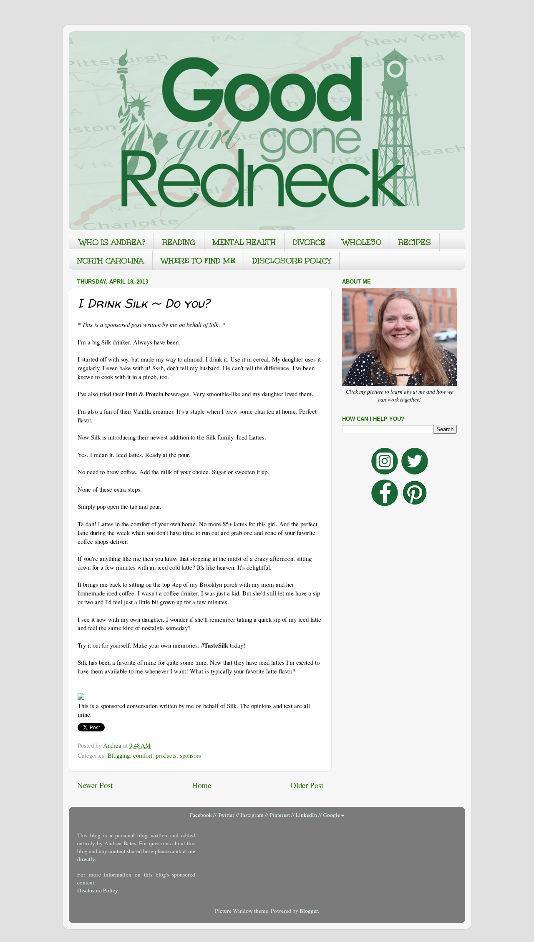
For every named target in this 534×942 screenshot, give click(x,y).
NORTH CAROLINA (110, 261)
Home (201, 785)
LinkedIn (306, 815)
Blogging (119, 755)
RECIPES (414, 242)
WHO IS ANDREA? (112, 242)
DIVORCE (309, 242)
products (166, 755)
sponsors (190, 755)
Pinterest (280, 815)
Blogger (309, 910)
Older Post (306, 785)
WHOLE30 (362, 242)
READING (179, 242)
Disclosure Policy (97, 890)
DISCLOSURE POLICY (291, 261)
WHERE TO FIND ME (198, 261)
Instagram (252, 815)
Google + (334, 815)
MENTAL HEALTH (244, 242)
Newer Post (95, 785)
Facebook (200, 815)
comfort (142, 755)
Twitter (226, 815)
